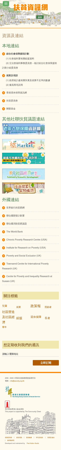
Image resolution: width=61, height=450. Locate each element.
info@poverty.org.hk (17, 381)
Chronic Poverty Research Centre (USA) (26, 239)
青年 (4, 327)
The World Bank (14, 231)
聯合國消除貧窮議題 (16, 223)
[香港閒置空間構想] (30, 188)
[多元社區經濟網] (30, 174)
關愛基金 (10, 108)
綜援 (19, 318)
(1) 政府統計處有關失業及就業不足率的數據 (28, 80)
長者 (47, 318)
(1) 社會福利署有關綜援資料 (20, 58)
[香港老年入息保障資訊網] (30, 128)
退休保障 (35, 317)
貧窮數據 (29, 437)
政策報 (35, 305)
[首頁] (30, 7)
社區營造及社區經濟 (8, 316)
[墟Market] (30, 144)
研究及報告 (39, 437)
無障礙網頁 (10, 440)
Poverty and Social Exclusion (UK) (23, 255)
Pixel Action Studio (33, 443)
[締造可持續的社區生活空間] (30, 158)
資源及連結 (50, 437)
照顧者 (48, 307)
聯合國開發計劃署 (15, 215)
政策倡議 (19, 437)
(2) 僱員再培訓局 (14, 84)
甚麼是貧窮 (8, 437)
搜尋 (40, 17)
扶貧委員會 (12, 100)
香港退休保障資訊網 (16, 92)
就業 (18, 307)
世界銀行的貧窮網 (15, 207)
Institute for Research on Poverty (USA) (26, 247)
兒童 (4, 305)
